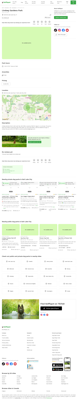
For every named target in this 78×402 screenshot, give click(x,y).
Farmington (49, 291)
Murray (68, 268)
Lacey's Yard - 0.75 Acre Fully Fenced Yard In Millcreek (10, 197)
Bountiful (49, 268)
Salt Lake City (11, 261)
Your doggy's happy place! (28, 196)
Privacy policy (5, 342)
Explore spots (30, 337)
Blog (22, 2)
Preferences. (49, 397)
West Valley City (49, 276)
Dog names (26, 2)
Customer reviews (31, 345)
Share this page (62, 34)
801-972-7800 (7, 172)
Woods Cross (31, 268)
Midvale (49, 283)
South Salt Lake (68, 261)
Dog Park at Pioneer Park (65, 238)
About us (4, 335)
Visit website (7, 169)
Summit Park (31, 291)
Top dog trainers (43, 2)
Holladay (12, 276)
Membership (30, 340)
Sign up (73, 2)
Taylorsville (30, 276)
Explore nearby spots (61, 17)
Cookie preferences (6, 345)
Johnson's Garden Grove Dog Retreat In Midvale (66, 197)
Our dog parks (14, 2)
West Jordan (69, 283)
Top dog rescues (33, 2)
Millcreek (11, 268)
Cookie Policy (18, 397)
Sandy (68, 291)
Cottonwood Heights (31, 283)
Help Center (5, 347)
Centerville (68, 276)
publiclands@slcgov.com (9, 170)
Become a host (59, 2)
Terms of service (6, 340)
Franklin (30, 261)
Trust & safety (5, 337)
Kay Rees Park (25, 238)
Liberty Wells (49, 261)
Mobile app (29, 350)
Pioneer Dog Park (44, 238)
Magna (11, 291)
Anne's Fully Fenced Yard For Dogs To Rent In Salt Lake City (47, 198)
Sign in (67, 2)
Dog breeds (52, 2)
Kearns (11, 283)
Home (28, 335)
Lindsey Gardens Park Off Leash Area (9, 238)
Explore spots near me (34, 142)
